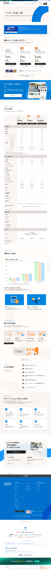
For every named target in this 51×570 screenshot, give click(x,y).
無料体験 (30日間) (22, 123)
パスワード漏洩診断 (18, 551)
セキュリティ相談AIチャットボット (28, 551)
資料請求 (41, 3)
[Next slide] (44, 32)
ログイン (38, 3)
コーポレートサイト (24, 540)
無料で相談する (13, 95)
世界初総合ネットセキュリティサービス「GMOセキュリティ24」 (10, 551)
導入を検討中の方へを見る (24, 359)
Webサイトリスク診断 (22, 551)
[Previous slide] (41, 32)
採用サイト (28, 540)
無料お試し (45, 3)
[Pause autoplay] (40, 32)
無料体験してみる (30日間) (10, 63)
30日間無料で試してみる (16, 451)
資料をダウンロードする (40, 63)
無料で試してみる (9, 343)
